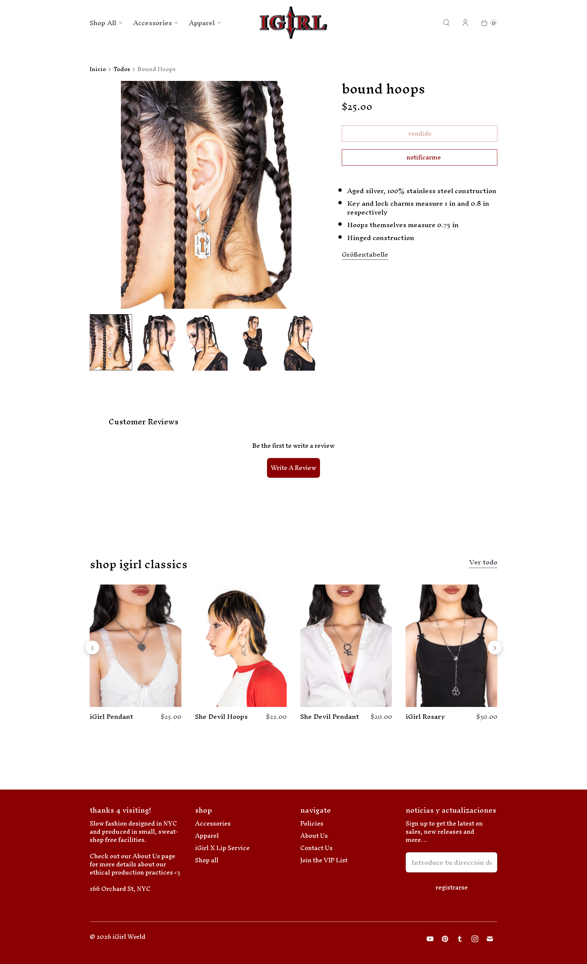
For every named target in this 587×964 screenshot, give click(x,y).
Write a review (293, 468)
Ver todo (483, 563)
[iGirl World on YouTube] (430, 939)
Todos (121, 69)
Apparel (202, 22)
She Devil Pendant (329, 716)
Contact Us (316, 848)
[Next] (494, 647)
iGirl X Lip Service (222, 848)
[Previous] (92, 647)
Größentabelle (365, 254)
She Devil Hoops (221, 716)
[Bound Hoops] (206, 195)
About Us (314, 836)
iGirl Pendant (111, 716)
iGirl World (128, 937)
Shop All (103, 22)
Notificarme (424, 157)
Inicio (98, 69)
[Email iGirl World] (489, 939)
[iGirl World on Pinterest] (445, 939)
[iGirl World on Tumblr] (459, 939)
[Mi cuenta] (465, 23)
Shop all (206, 860)
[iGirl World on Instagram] (474, 939)
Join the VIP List (324, 860)
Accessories (152, 22)
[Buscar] (446, 23)
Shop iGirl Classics (139, 564)
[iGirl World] (293, 22)
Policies (311, 823)
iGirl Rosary (425, 716)
